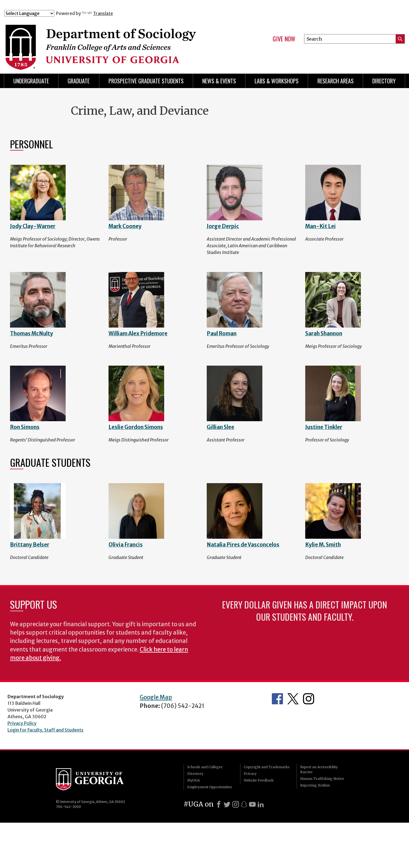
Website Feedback (259, 780)
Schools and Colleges (205, 767)
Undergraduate (31, 81)
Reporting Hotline (315, 785)
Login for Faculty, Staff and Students (45, 730)
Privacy (250, 774)
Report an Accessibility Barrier (319, 769)
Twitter (293, 698)
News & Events (219, 81)
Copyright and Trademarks (267, 767)
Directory (384, 81)
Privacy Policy (22, 723)
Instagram (308, 698)
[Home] (115, 41)
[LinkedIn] (260, 804)
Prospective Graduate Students (146, 81)
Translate (103, 13)
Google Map (156, 697)
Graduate (79, 81)
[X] (227, 804)
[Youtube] (252, 804)
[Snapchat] (244, 804)
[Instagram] (235, 804)
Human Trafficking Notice (322, 779)
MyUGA (193, 780)
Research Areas (335, 81)
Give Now (284, 38)
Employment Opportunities (209, 787)
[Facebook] (218, 804)
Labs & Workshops (277, 81)
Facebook (277, 698)
